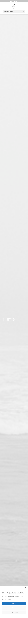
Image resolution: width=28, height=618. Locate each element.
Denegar (14, 608)
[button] (25, 588)
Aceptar (14, 603)
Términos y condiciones (14, 615)
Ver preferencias (14, 612)
